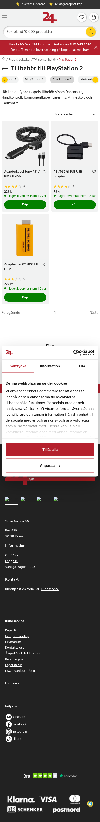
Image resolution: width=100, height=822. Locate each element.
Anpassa (47, 465)
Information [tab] (50, 366)
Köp (25, 204)
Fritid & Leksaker (19, 59)
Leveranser (13, 642)
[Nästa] (95, 80)
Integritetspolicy (17, 636)
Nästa (94, 313)
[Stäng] (96, 47)
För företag (13, 683)
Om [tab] (82, 366)
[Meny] (4, 17)
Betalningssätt (15, 659)
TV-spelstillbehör (44, 59)
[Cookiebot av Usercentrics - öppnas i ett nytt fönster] (73, 352)
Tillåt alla (50, 449)
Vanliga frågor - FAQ (20, 567)
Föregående (11, 313)
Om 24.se (11, 555)
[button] (75, 114)
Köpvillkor (12, 630)
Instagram (19, 731)
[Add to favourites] (45, 172)
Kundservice (50, 589)
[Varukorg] (93, 17)
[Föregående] (5, 80)
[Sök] (91, 32)
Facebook (19, 724)
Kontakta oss (14, 648)
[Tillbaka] (5, 68)
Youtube (18, 717)
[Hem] (50, 17)
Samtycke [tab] (18, 366)
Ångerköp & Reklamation (23, 653)
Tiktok (16, 739)
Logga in (11, 561)
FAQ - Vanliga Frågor (20, 671)
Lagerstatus (13, 665)
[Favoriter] (81, 17)
